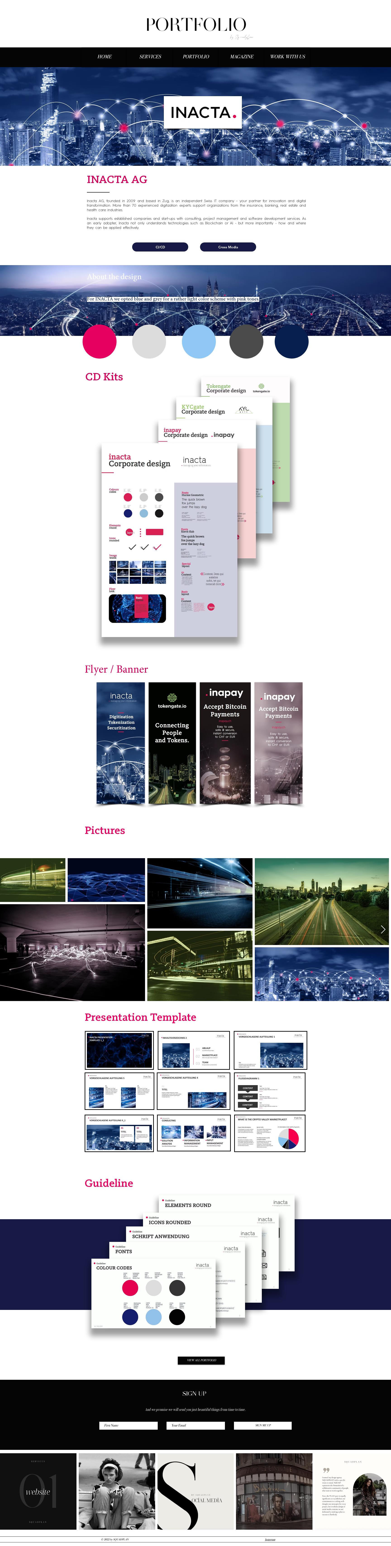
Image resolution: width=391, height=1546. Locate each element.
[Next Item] (383, 929)
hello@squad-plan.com (285, 1385)
